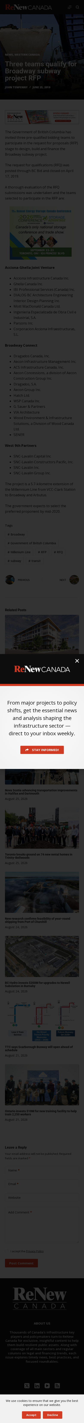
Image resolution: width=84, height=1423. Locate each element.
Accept (31, 1415)
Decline (52, 1415)
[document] (42, 711)
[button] (77, 660)
